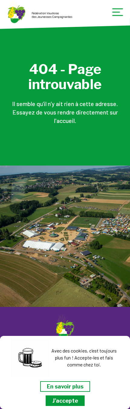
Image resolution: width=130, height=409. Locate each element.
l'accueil (64, 120)
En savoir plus (65, 386)
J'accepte (65, 401)
